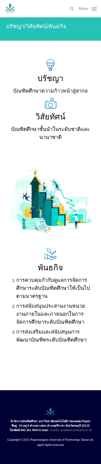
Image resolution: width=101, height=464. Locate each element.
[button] (88, 8)
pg (39, 445)
